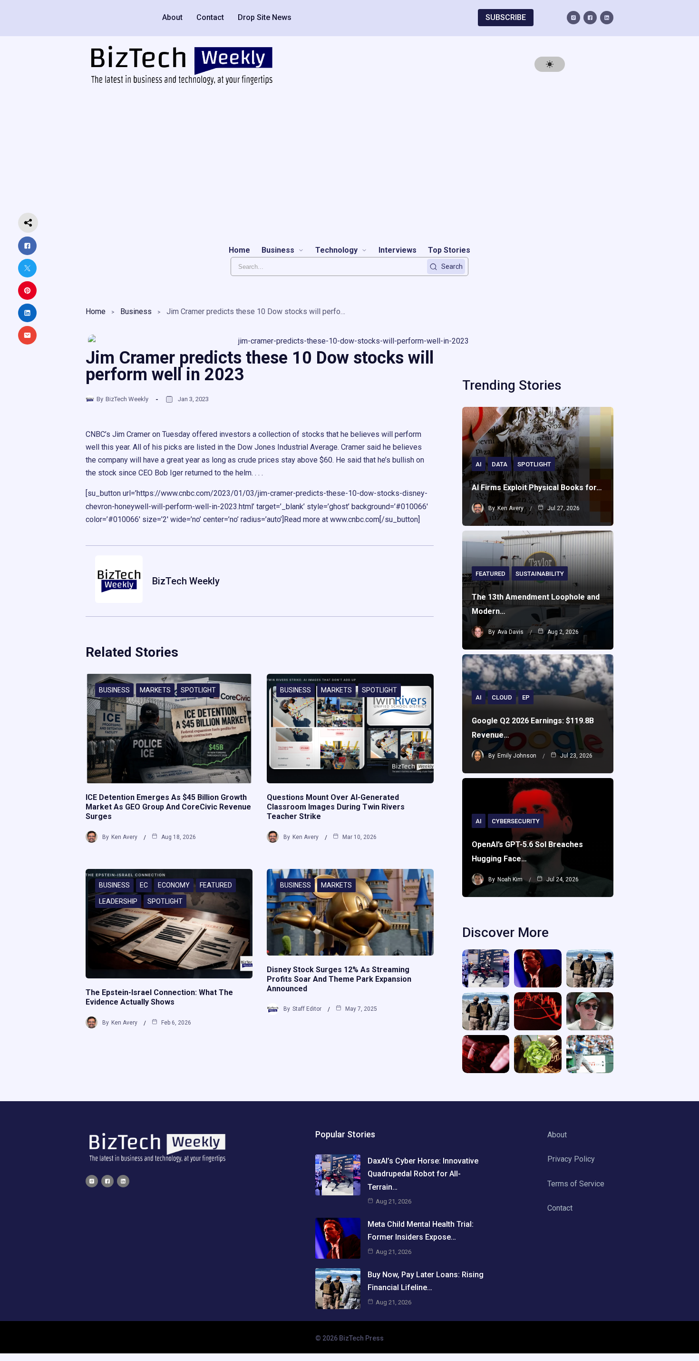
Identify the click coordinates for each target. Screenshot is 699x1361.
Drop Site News (264, 17)
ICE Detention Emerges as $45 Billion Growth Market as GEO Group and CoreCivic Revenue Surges (168, 807)
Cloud (502, 697)
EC (144, 885)
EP (526, 697)
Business (136, 311)
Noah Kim (510, 879)
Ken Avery (124, 837)
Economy (174, 885)
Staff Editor (306, 1009)
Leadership (118, 901)
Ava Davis (510, 632)
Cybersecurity (516, 821)
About (172, 17)
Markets (155, 690)
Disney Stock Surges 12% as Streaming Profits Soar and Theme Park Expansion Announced (339, 979)
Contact (210, 17)
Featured (216, 885)
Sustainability (539, 573)
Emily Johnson (516, 755)
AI (479, 464)
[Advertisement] (349, 164)
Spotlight (198, 690)
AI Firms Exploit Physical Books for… (537, 487)
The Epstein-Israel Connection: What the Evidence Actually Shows (159, 997)
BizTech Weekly (127, 399)
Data (499, 464)
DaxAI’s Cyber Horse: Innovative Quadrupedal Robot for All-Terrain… (423, 1173)
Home (96, 311)
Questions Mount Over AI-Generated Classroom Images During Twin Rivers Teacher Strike (336, 807)
